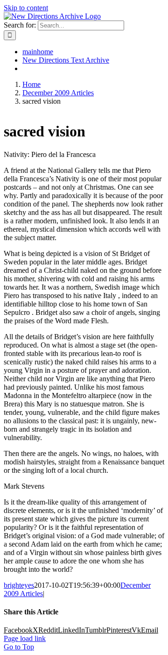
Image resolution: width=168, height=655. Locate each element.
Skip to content (26, 8)
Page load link (25, 638)
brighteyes (19, 585)
